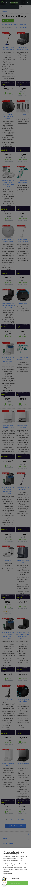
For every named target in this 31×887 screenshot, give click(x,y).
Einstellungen (15, 878)
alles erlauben (15, 883)
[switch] (3, 884)
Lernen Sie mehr (7, 873)
